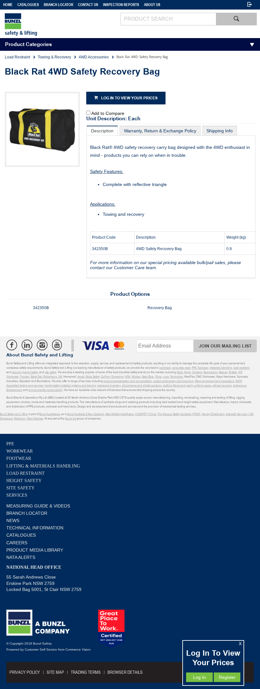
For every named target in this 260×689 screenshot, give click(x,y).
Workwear (19, 451)
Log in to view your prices (129, 98)
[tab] (102, 131)
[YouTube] (57, 345)
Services (16, 495)
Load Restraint (25, 473)
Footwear (18, 458)
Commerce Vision (78, 649)
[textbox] (168, 19)
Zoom (49, 134)
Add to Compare (107, 113)
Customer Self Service (41, 649)
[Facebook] (11, 345)
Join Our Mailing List (225, 346)
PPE (10, 443)
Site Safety (20, 488)
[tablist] (171, 202)
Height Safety (24, 480)
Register (227, 677)
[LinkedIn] (27, 345)
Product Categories (28, 45)
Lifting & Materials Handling (43, 466)
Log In (199, 677)
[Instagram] (42, 345)
